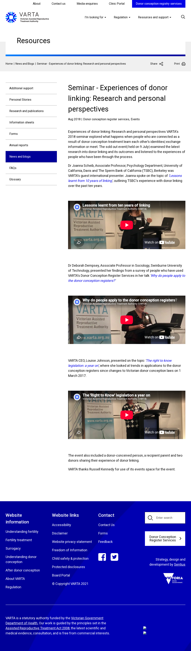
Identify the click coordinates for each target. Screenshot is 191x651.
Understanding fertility (22, 532)
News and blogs (20, 156)
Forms (13, 134)
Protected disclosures (68, 567)
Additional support (21, 88)
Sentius (179, 564)
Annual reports (18, 145)
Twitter (114, 557)
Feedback (105, 542)
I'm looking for (94, 17)
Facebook (102, 557)
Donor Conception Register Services (162, 538)
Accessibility (61, 525)
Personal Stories (20, 99)
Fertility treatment (19, 540)
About (36, 3)
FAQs (12, 168)
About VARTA (15, 579)
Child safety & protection (70, 558)
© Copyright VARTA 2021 (70, 584)
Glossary (15, 179)
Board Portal (61, 575)
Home (9, 63)
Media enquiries (87, 3)
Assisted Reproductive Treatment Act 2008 (38, 628)
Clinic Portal (117, 3)
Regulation (121, 17)
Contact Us (106, 525)
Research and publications (26, 111)
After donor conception (23, 570)
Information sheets (21, 122)
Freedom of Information (69, 550)
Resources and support (153, 17)
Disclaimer (60, 533)
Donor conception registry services (159, 3)
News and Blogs (24, 63)
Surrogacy (13, 548)
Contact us (58, 3)
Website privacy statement (72, 542)
